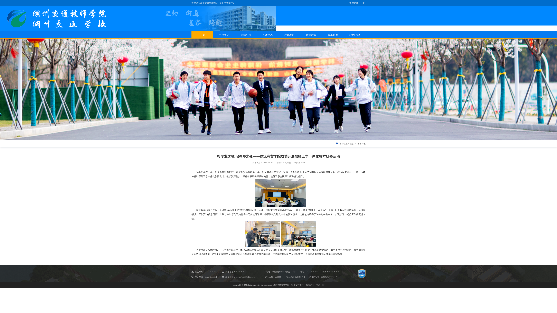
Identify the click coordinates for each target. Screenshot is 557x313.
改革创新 (333, 34)
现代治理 (354, 34)
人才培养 (267, 34)
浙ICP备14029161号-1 (295, 277)
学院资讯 (224, 34)
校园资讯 (361, 143)
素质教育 (311, 34)
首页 (352, 143)
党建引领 (246, 34)
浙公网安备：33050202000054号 (323, 277)
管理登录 (354, 2)
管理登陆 (320, 285)
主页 (202, 34)
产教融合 (289, 34)
